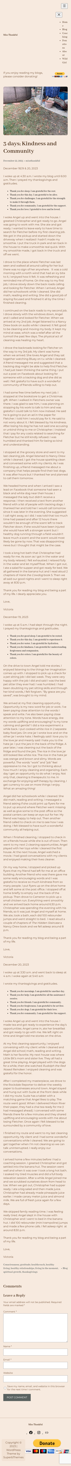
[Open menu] (64, 6)
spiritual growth (12, 1272)
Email (7, 1359)
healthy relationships (22, 1268)
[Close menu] (59, 15)
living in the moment (46, 1268)
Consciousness (11, 1264)
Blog (65, 1268)
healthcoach (38, 1264)
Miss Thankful (10, 35)
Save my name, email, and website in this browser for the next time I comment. (36, 1388)
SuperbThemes (13, 1457)
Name (7, 1346)
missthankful (33, 160)
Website (8, 1372)
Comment (10, 1311)
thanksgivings (29, 1272)
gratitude (25, 1264)
